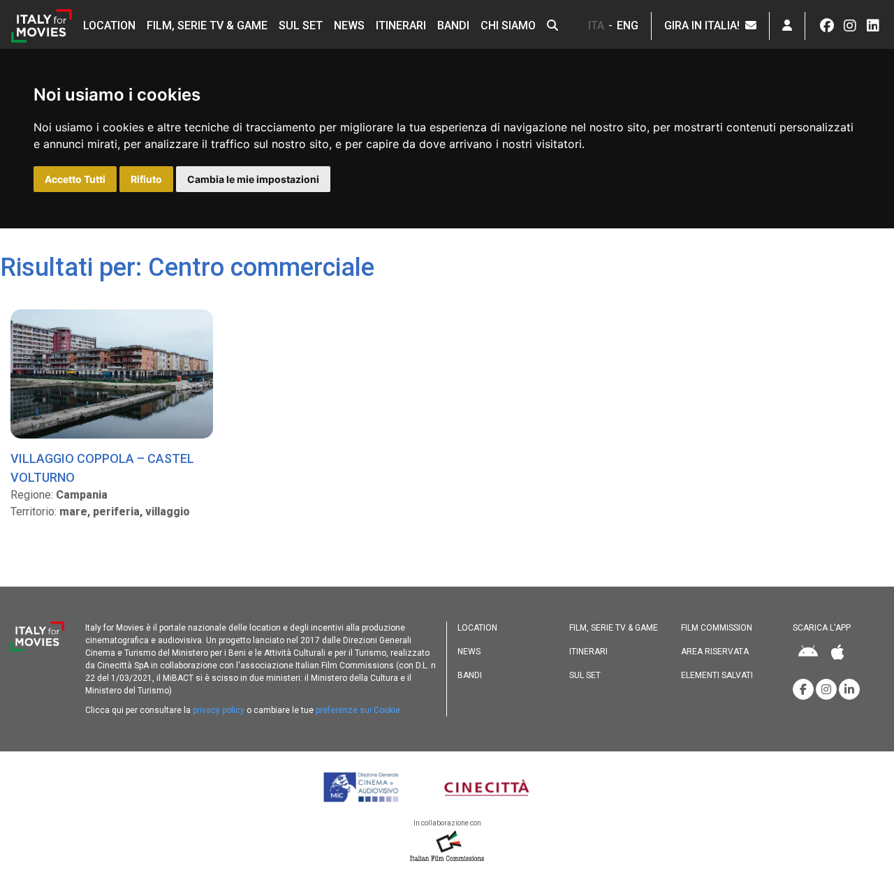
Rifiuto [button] (146, 179)
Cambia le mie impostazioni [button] (253, 179)
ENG (627, 25)
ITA (596, 25)
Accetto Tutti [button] (75, 179)
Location (109, 25)
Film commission (716, 628)
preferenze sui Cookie (358, 710)
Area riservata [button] (715, 651)
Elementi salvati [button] (717, 675)
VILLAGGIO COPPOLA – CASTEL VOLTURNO (102, 468)
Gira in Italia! (704, 25)
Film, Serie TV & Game (207, 25)
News (349, 25)
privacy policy (218, 710)
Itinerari (401, 25)
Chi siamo (508, 25)
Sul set (301, 25)
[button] (552, 26)
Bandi (453, 25)
